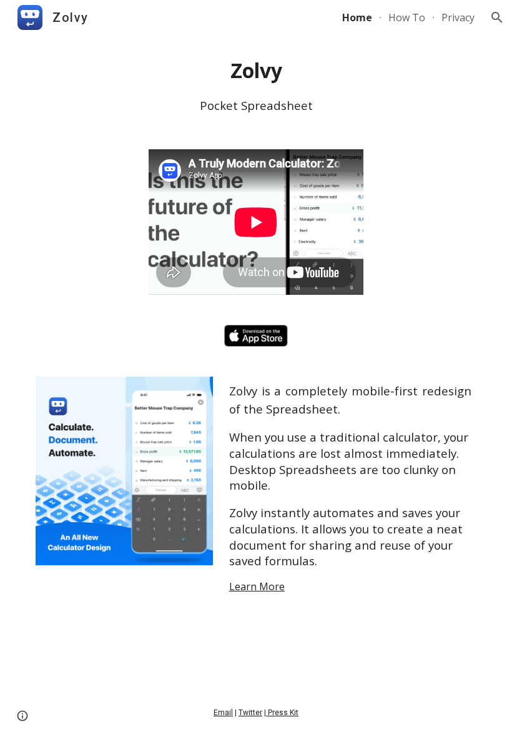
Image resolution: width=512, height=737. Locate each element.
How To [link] (406, 17)
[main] (256, 84)
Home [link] (357, 17)
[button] (497, 17)
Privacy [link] (458, 17)
